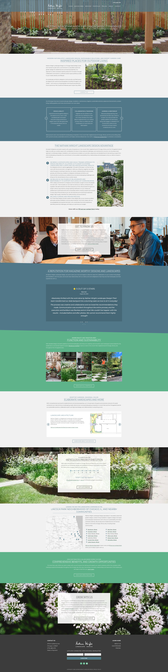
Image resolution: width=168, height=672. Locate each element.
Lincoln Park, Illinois (93, 540)
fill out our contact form (115, 545)
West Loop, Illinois (112, 535)
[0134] (53, 367)
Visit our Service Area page (92, 545)
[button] (81, 322)
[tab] (71, 472)
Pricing (118, 648)
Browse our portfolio (74, 345)
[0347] (84, 367)
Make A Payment (52, 650)
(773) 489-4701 (117, 2)
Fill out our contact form (100, 136)
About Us (117, 643)
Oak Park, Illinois (111, 529)
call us (82, 480)
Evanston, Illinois (92, 531)
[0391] (99, 367)
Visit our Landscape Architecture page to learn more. (64, 427)
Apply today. (91, 569)
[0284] (68, 367)
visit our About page (93, 243)
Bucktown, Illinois (92, 529)
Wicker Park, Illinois (112, 538)
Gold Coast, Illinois (92, 535)
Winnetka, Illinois (112, 540)
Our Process (116, 646)
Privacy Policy (97, 669)
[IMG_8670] (114, 367)
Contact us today (69, 608)
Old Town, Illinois (111, 531)
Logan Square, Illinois (93, 542)
